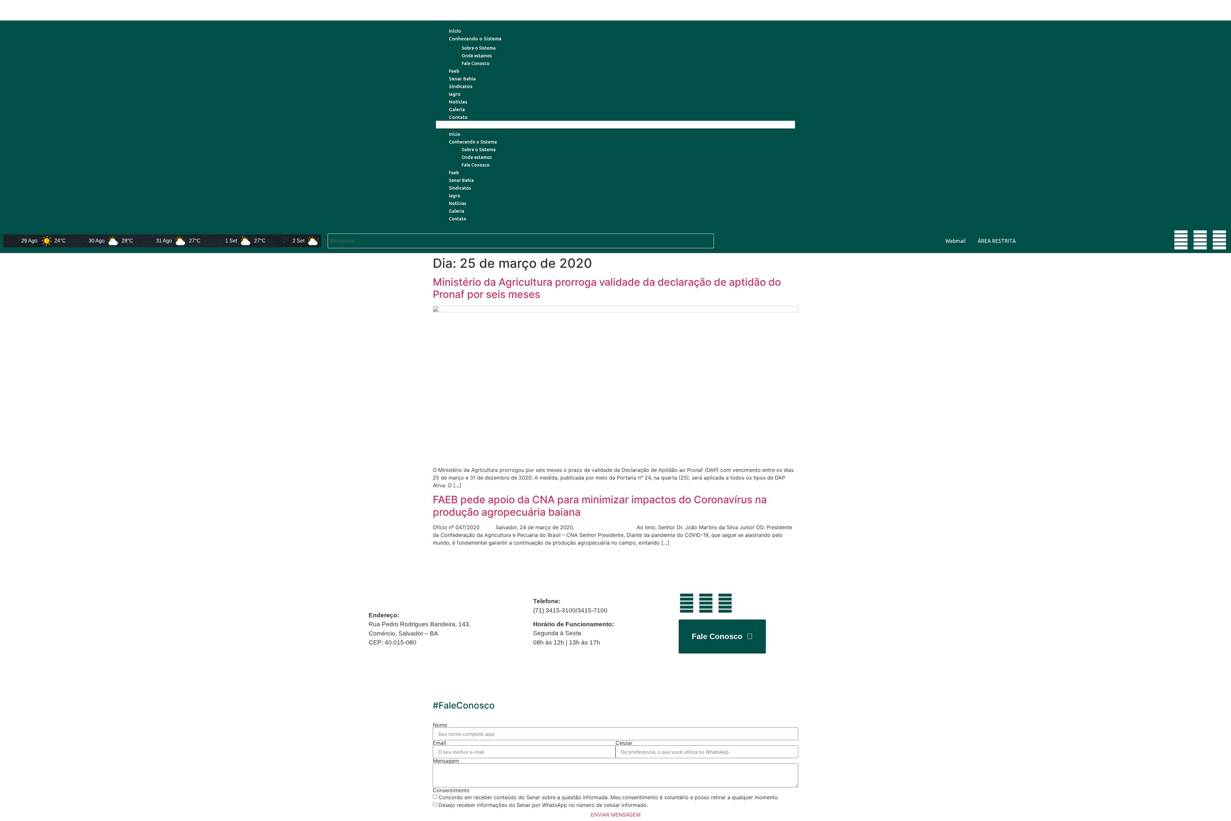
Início (455, 31)
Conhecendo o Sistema (475, 38)
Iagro (455, 94)
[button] (615, 124)
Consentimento (451, 790)
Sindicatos (460, 86)
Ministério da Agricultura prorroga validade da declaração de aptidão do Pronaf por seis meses (607, 288)
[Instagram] (1219, 240)
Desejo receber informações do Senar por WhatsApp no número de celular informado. (543, 805)
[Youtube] (1181, 240)
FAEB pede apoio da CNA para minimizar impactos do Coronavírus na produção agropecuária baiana (600, 505)
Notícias (458, 101)
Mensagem (446, 760)
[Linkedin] (1200, 240)
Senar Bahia (462, 78)
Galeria (457, 109)
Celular (624, 742)
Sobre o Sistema (479, 48)
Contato (458, 117)
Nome (440, 724)
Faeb (454, 71)
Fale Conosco (476, 63)
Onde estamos (477, 55)
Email (439, 742)
